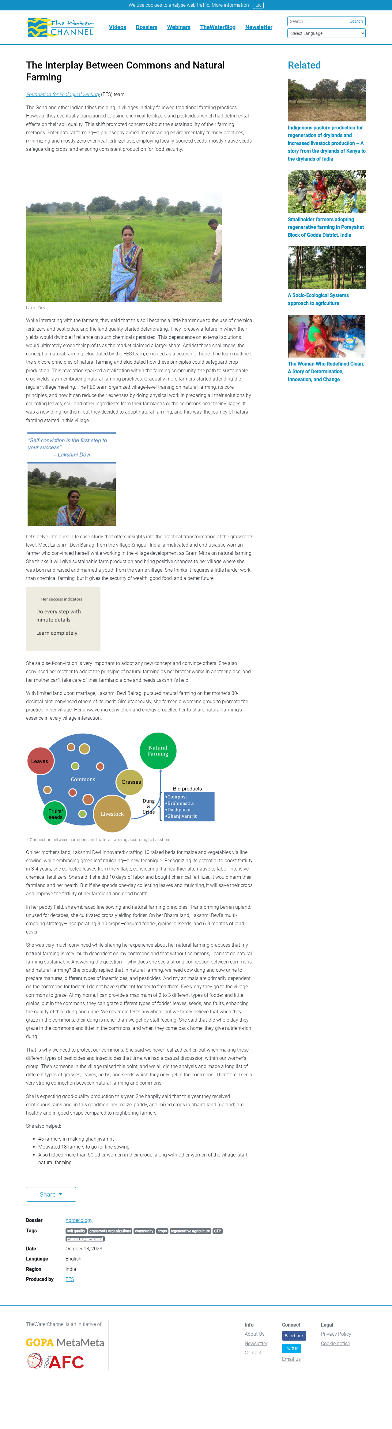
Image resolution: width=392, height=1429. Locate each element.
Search (356, 21)
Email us (291, 1359)
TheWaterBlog (218, 27)
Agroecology (79, 1220)
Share (48, 1194)
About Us (255, 1334)
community (144, 1231)
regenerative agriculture (190, 1231)
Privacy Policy (336, 1334)
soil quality (76, 1231)
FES (70, 1279)
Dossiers (146, 27)
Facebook (294, 1335)
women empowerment (85, 1239)
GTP (217, 1231)
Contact (253, 1353)
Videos (117, 27)
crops (162, 1231)
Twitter (291, 1348)
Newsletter (258, 27)
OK (258, 5)
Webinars (178, 27)
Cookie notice (335, 1343)
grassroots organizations (110, 1231)
